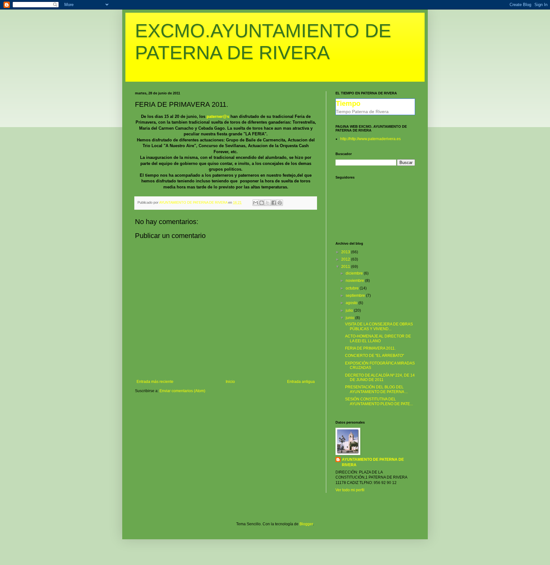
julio (350, 310)
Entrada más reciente (155, 381)
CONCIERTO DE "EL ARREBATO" (374, 355)
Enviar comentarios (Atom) (182, 391)
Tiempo (348, 103)
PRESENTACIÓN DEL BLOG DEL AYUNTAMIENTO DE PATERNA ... (376, 389)
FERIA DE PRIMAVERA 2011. (370, 348)
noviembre (355, 280)
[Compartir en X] (267, 203)
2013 (346, 252)
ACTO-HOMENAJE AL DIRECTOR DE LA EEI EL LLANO (378, 338)
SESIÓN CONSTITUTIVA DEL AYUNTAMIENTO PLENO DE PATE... (379, 401)
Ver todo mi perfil (349, 490)
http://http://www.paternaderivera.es (370, 139)
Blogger (306, 524)
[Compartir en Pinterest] (280, 203)
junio (350, 318)
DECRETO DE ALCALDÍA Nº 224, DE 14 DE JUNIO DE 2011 (380, 377)
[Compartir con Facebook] (274, 203)
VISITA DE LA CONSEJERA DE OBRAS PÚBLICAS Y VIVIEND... (379, 326)
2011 (346, 266)
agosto (352, 303)
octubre (353, 288)
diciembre (355, 273)
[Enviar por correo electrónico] (255, 203)
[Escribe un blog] (261, 203)
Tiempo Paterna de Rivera (362, 111)
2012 (346, 259)
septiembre (356, 295)
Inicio (230, 381)
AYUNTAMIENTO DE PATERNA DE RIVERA (373, 462)
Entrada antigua (301, 381)
